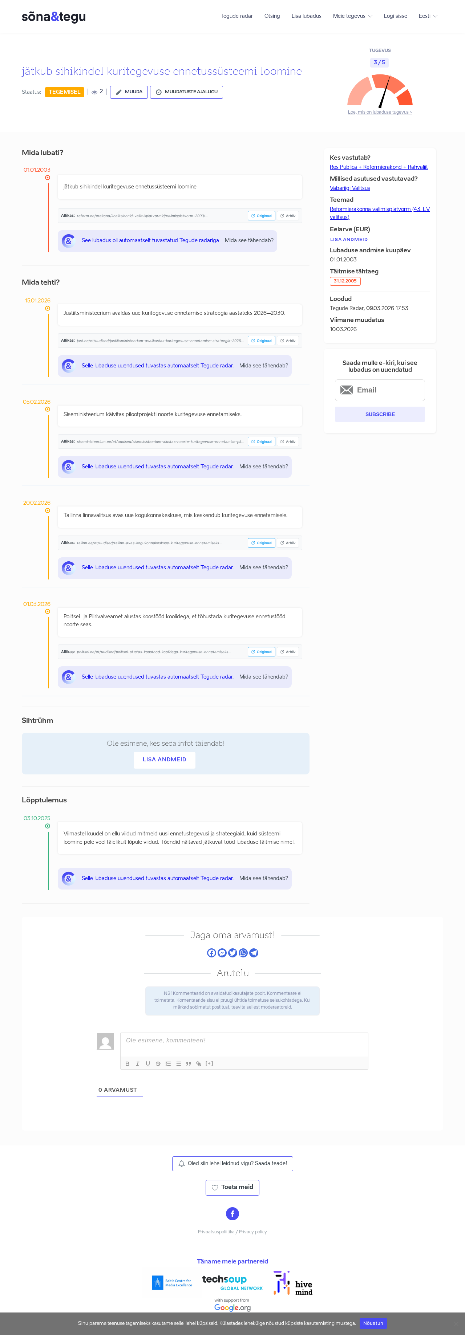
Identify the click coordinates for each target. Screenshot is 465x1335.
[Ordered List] (168, 1063)
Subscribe (380, 414)
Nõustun (373, 1323)
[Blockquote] (188, 1063)
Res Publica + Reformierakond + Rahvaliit (379, 167)
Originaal (264, 215)
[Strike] (158, 1063)
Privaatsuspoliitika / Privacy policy (232, 1232)
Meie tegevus (349, 16)
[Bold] (127, 1063)
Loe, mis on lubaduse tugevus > (380, 112)
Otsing (272, 16)
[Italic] (138, 1063)
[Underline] (148, 1063)
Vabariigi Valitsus (350, 188)
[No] (456, 1323)
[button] (129, 92)
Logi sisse (395, 16)
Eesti (424, 16)
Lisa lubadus (307, 16)
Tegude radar (237, 16)
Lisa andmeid (164, 759)
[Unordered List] (178, 1063)
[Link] (199, 1063)
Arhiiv (291, 215)
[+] (210, 1063)
